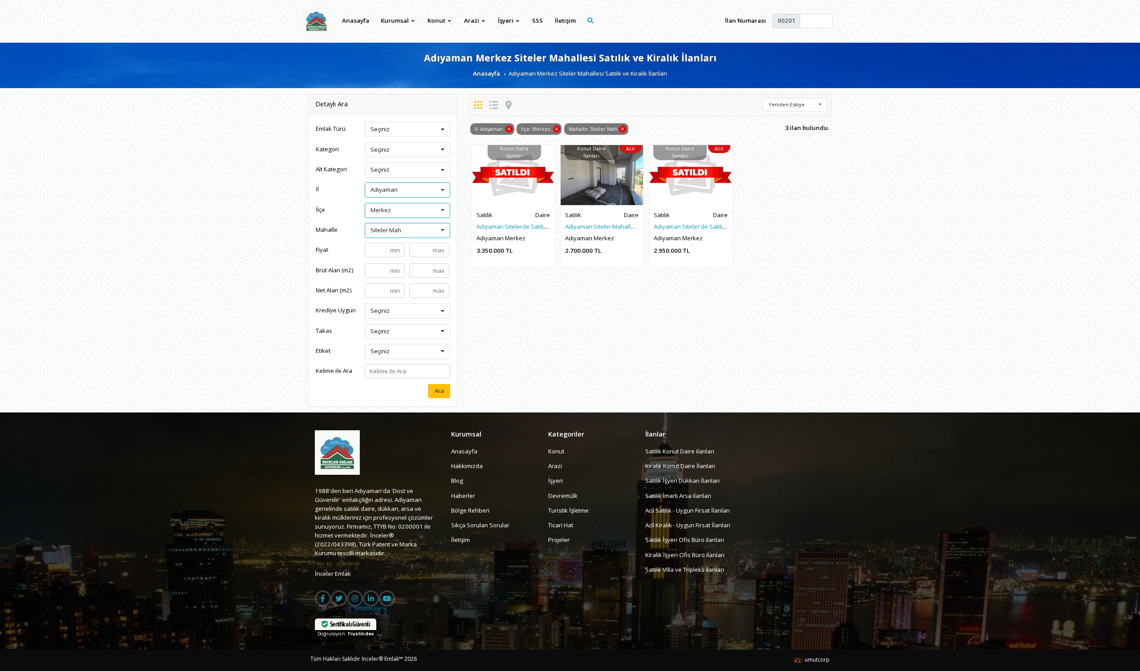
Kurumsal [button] (395, 20)
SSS (537, 20)
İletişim (565, 20)
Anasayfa (355, 20)
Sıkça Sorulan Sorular (480, 525)
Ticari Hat (560, 525)
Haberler (463, 496)
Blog (457, 481)
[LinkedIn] (371, 598)
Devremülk (563, 496)
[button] (407, 129)
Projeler (559, 540)
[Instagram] (355, 598)
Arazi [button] (472, 20)
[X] (339, 598)
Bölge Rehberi (470, 510)
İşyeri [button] (506, 20)
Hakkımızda (467, 466)
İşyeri (555, 481)
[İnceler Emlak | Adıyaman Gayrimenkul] (316, 21)
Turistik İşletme (568, 510)
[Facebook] (323, 598)
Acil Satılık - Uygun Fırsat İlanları (687, 510)
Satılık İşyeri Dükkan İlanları (682, 481)
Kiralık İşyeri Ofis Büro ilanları (685, 555)
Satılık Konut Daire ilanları (679, 451)
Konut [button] (437, 20)
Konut (556, 451)
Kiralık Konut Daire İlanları (680, 466)
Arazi (555, 466)
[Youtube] (387, 598)
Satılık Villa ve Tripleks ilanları (684, 570)
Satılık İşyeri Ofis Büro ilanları (684, 540)
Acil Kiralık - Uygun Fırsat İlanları (687, 525)
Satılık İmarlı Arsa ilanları (678, 496)
